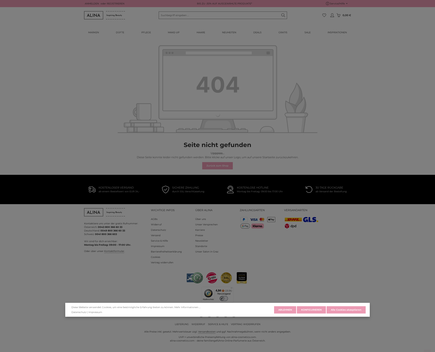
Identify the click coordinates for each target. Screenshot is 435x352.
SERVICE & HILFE (218, 324)
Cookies (155, 257)
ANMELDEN (92, 3)
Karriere (200, 229)
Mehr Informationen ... (187, 307)
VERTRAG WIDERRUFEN (245, 324)
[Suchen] (283, 15)
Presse (199, 235)
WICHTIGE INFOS (163, 210)
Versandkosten (207, 331)
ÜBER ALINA (203, 210)
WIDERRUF (198, 324)
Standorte (201, 246)
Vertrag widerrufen (162, 262)
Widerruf (156, 224)
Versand (155, 235)
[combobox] (219, 15)
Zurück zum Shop (217, 165)
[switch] (224, 298)
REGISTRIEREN (115, 3)
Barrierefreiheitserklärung (166, 251)
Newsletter (201, 240)
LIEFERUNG (182, 324)
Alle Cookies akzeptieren (346, 309)
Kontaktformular (114, 251)
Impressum (157, 246)
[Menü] (232, 289)
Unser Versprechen (206, 224)
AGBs (154, 219)
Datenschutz (158, 229)
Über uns (200, 219)
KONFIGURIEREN (311, 309)
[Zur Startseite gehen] (104, 15)
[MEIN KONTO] (332, 15)
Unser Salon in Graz (206, 251)
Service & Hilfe (159, 240)
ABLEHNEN (285, 309)
